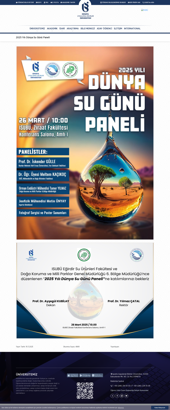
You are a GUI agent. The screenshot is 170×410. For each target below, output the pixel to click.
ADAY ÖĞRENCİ (104, 29)
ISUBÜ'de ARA (149, 2)
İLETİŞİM (118, 29)
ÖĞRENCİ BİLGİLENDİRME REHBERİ (114, 2)
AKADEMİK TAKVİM (68, 2)
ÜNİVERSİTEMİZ (37, 29)
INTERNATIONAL (132, 29)
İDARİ (62, 29)
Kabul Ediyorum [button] (160, 407)
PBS (46, 2)
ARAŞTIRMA (73, 29)
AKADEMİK (52, 29)
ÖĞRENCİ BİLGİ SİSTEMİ (25, 2)
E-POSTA (55, 2)
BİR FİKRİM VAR (134, 2)
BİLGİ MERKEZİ (88, 29)
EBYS (39, 2)
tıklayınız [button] (121, 408)
